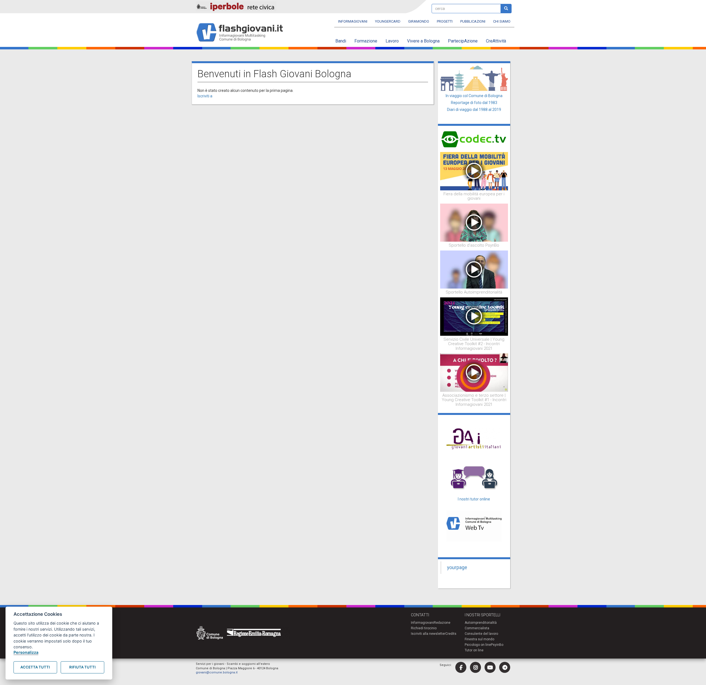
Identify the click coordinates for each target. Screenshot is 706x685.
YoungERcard (387, 21)
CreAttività (496, 41)
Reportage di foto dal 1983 (474, 102)
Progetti (445, 21)
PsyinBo (497, 645)
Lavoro (392, 41)
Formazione (365, 41)
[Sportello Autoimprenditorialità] (474, 269)
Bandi (340, 41)
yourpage (457, 567)
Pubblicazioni (472, 21)
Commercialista (477, 628)
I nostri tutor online (474, 499)
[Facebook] (460, 667)
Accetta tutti (35, 667)
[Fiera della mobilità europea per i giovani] (474, 171)
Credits (450, 634)
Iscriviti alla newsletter (428, 634)
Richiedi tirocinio (424, 628)
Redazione (442, 623)
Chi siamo (501, 21)
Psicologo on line (478, 645)
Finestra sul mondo (479, 639)
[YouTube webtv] (490, 667)
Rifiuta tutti (82, 667)
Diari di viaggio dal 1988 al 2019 (474, 109)
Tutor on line (474, 650)
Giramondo (418, 21)
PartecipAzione (463, 41)
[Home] (242, 32)
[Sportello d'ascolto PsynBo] (474, 222)
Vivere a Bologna (423, 41)
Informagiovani (352, 21)
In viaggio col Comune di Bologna (474, 96)
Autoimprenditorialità (481, 623)
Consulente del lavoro (481, 634)
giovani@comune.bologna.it (216, 672)
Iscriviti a (204, 96)
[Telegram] (504, 667)
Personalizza (26, 652)
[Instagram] (475, 667)
